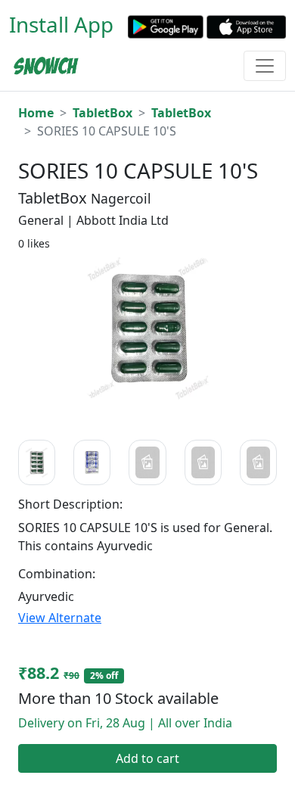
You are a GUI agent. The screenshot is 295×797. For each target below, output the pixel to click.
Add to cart (147, 758)
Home (36, 112)
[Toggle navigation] (265, 66)
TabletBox (102, 112)
